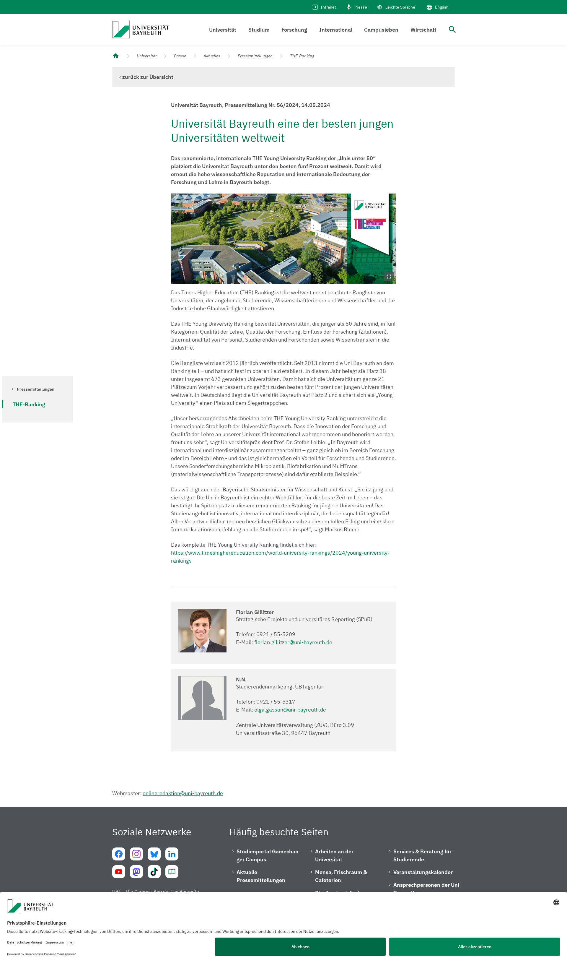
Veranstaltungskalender (423, 872)
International (335, 29)
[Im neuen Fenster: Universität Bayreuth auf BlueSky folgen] (154, 853)
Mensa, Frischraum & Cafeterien (341, 876)
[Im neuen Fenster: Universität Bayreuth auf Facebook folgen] (118, 853)
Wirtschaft (423, 29)
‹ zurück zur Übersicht (146, 77)
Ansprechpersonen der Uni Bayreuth (426, 888)
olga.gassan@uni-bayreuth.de (290, 709)
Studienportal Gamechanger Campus (269, 855)
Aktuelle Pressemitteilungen (261, 876)
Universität (222, 29)
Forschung (294, 29)
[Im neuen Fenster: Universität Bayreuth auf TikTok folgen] (154, 871)
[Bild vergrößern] (283, 239)
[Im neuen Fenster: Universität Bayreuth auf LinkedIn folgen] (171, 853)
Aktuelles (211, 56)
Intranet (328, 7)
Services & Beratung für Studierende (422, 855)
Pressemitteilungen (255, 56)
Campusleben (381, 29)
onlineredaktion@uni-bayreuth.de (183, 793)
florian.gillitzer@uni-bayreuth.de (293, 642)
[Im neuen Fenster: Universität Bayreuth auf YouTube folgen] (118, 871)
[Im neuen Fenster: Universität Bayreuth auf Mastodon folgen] (136, 871)
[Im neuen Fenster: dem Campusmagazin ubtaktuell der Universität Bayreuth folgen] (171, 871)
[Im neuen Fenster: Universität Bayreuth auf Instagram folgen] (136, 853)
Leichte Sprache (400, 7)
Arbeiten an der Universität (334, 855)
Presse (360, 7)
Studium (259, 29)
